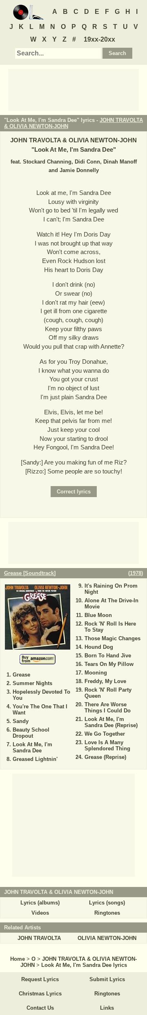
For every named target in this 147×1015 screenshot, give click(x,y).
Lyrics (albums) (40, 903)
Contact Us (40, 1008)
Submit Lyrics (107, 979)
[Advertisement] (73, 89)
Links (107, 1008)
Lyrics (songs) (107, 903)
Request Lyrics (40, 979)
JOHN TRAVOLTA (39, 938)
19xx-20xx (99, 39)
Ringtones (107, 913)
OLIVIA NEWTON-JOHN (107, 938)
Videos (40, 913)
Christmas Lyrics (40, 994)
